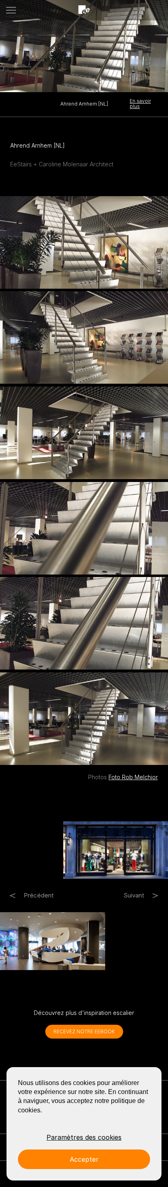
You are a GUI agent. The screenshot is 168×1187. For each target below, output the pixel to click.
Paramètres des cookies (84, 1137)
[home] (84, 10)
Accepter (84, 1159)
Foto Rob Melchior (133, 777)
